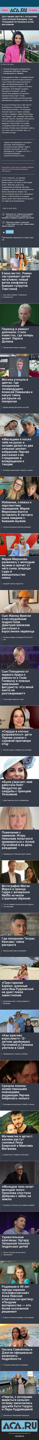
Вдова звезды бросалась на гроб (16, 407)
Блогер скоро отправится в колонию (17, 750)
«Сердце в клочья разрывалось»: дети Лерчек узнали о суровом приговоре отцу (17, 738)
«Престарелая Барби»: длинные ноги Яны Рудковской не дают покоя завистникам (17, 989)
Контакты (19, 1436)
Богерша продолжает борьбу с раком (18, 470)
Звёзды (5, 10)
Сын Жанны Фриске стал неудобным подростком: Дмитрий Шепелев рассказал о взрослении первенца (18, 623)
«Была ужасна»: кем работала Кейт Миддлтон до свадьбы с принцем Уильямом (17, 788)
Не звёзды (33, 10)
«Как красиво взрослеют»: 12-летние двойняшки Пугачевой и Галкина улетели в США (17, 1042)
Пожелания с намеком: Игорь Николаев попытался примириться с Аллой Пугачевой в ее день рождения (18, 840)
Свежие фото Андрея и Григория (16, 1155)
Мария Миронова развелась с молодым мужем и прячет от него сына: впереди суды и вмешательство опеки (18, 568)
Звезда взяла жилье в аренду (14, 347)
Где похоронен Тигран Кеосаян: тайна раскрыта (18, 942)
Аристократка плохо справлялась (16, 800)
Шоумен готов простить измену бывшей (18, 1205)
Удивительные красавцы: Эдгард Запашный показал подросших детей (16, 1242)
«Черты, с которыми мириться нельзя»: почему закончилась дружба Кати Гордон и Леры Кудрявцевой (17, 1403)
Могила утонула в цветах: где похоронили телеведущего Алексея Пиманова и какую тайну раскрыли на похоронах (17, 390)
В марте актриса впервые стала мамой (18, 1317)
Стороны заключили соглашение (15, 1365)
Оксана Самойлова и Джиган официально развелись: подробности (17, 1354)
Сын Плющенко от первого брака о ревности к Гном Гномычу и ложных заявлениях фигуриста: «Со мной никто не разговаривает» (17, 682)
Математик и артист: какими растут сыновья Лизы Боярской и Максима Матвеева (17, 1143)
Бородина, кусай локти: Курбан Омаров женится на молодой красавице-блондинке (18, 169)
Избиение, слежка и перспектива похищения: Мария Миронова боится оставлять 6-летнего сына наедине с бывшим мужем (17, 512)
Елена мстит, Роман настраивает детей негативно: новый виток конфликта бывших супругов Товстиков (17, 281)
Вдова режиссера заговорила (14, 951)
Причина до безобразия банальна (16, 1415)
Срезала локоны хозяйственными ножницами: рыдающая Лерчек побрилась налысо (15, 1092)
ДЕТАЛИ (10, 232)
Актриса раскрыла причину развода (17, 527)
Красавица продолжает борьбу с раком (18, 1104)
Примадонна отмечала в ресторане (17, 854)
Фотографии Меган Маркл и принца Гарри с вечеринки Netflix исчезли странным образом (16, 892)
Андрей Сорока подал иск (13, 584)
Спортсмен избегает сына (13, 699)
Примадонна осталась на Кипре (15, 1054)
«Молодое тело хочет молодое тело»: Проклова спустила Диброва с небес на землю (18, 1193)
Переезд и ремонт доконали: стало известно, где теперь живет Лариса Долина (17, 335)
